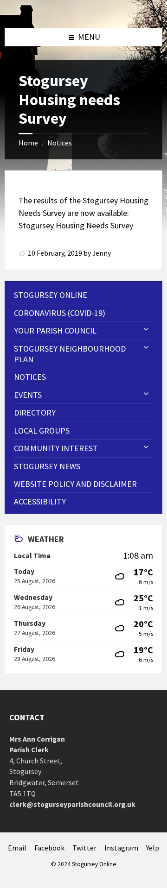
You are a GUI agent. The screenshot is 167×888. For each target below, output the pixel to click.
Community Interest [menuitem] (56, 448)
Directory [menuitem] (35, 412)
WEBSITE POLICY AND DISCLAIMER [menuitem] (75, 484)
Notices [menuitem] (30, 377)
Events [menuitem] (28, 395)
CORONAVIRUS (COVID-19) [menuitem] (59, 313)
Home (28, 143)
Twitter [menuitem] (84, 848)
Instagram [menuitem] (121, 848)
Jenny (101, 253)
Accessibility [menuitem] (40, 501)
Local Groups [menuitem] (42, 430)
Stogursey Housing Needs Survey (76, 225)
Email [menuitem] (17, 848)
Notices (59, 143)
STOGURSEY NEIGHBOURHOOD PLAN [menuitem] (70, 354)
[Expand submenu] (146, 330)
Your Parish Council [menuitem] (55, 330)
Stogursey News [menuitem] (47, 466)
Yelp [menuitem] (152, 848)
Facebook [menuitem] (49, 848)
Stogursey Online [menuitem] (50, 295)
